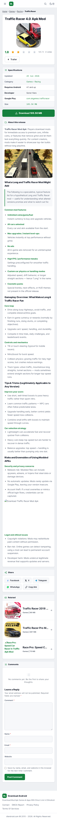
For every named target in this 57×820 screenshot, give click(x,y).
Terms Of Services (10, 808)
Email (8, 745)
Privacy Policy (33, 805)
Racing (20, 11)
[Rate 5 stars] (34, 52)
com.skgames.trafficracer (38, 98)
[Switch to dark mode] (52, 3)
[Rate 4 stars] (29, 52)
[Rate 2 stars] (18, 52)
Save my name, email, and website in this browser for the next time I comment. (29, 769)
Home (4, 11)
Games (12, 11)
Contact (6, 805)
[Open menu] (5, 3)
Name (8, 734)
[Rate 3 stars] (23, 52)
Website (8, 756)
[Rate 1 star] (12, 52)
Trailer (14, 59)
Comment (10, 700)
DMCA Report (18, 805)
